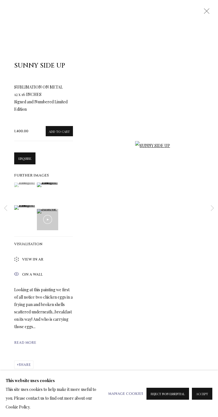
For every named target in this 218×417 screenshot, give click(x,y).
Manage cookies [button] (125, 393)
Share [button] (25, 364)
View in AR (32, 259)
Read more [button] (25, 342)
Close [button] (205, 13)
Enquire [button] (24, 158)
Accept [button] (202, 394)
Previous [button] (5, 208)
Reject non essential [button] (168, 394)
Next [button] (212, 208)
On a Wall (32, 274)
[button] (24, 185)
